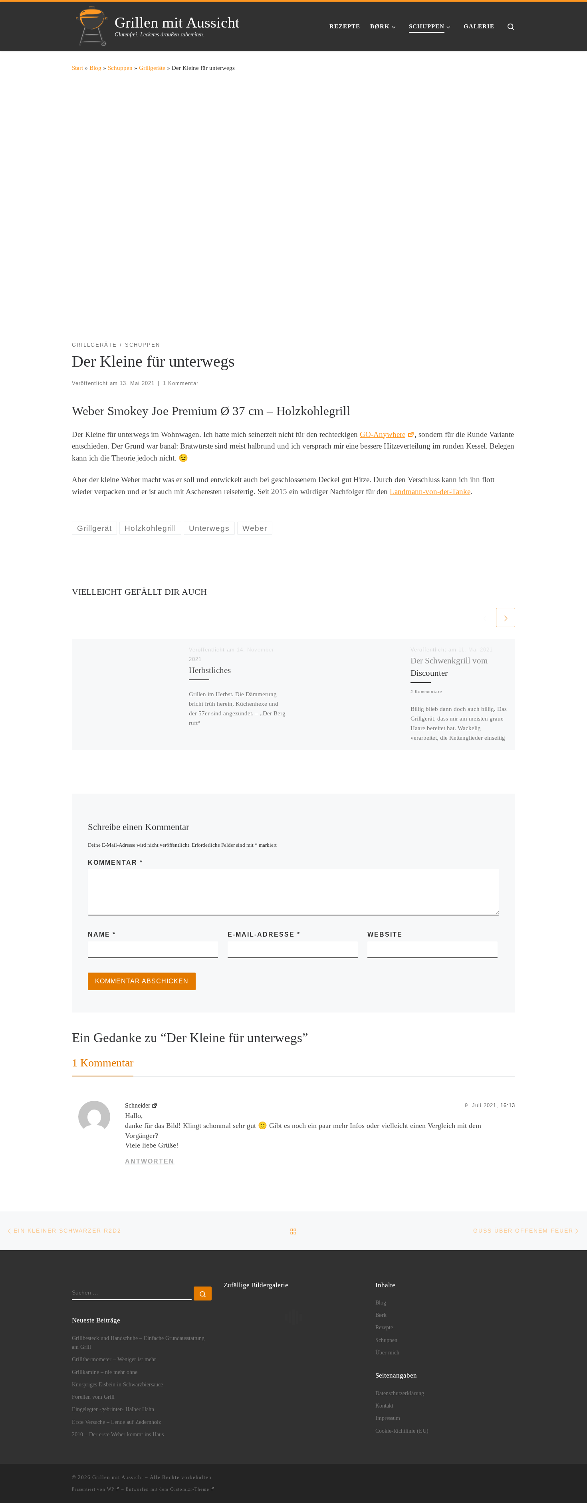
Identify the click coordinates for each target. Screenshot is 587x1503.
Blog (95, 67)
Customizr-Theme (189, 1489)
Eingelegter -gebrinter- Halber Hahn (113, 1409)
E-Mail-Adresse (264, 934)
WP (110, 1489)
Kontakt (384, 1405)
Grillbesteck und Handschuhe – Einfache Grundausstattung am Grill (138, 1342)
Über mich (387, 1352)
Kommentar (115, 862)
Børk (381, 1315)
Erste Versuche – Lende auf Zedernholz (116, 1422)
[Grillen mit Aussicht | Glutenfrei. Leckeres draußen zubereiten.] (92, 24)
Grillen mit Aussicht (117, 1477)
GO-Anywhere (382, 434)
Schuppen (120, 67)
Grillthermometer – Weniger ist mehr (114, 1359)
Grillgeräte (152, 67)
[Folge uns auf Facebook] (464, 1480)
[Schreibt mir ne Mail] (452, 1480)
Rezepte (384, 1327)
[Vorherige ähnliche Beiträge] (484, 617)
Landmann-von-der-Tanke (430, 491)
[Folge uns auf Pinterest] (488, 1480)
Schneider (137, 1105)
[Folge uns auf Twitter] (512, 1480)
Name (102, 934)
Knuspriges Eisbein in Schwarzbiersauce (117, 1384)
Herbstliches (210, 670)
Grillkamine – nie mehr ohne (104, 1372)
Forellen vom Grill (93, 1397)
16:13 (507, 1105)
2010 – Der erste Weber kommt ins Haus (118, 1434)
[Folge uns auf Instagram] (476, 1480)
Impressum (387, 1418)
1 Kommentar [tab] (102, 1062)
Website (385, 934)
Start (77, 67)
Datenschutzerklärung (399, 1393)
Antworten (150, 1161)
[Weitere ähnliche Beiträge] (505, 617)
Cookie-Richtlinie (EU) (401, 1431)
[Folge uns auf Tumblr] (500, 1480)
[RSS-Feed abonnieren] (440, 1480)
